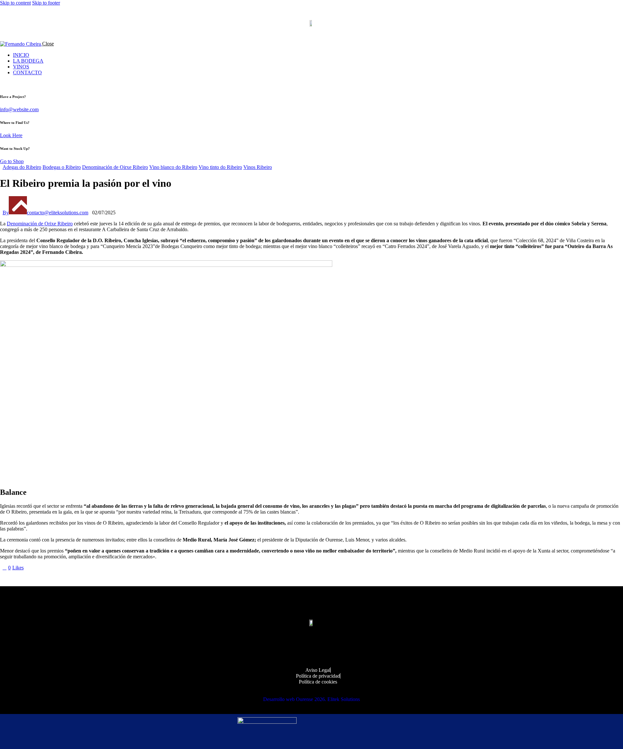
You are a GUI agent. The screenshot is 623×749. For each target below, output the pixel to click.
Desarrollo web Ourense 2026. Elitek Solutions (311, 699)
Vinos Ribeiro (257, 167)
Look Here (11, 135)
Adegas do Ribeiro (22, 167)
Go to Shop (12, 161)
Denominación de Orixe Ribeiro (40, 223)
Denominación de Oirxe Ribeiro (115, 167)
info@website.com (19, 109)
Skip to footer (46, 3)
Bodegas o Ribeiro (62, 167)
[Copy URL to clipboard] (62, 578)
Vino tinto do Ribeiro (220, 167)
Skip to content (15, 3)
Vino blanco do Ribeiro (173, 167)
